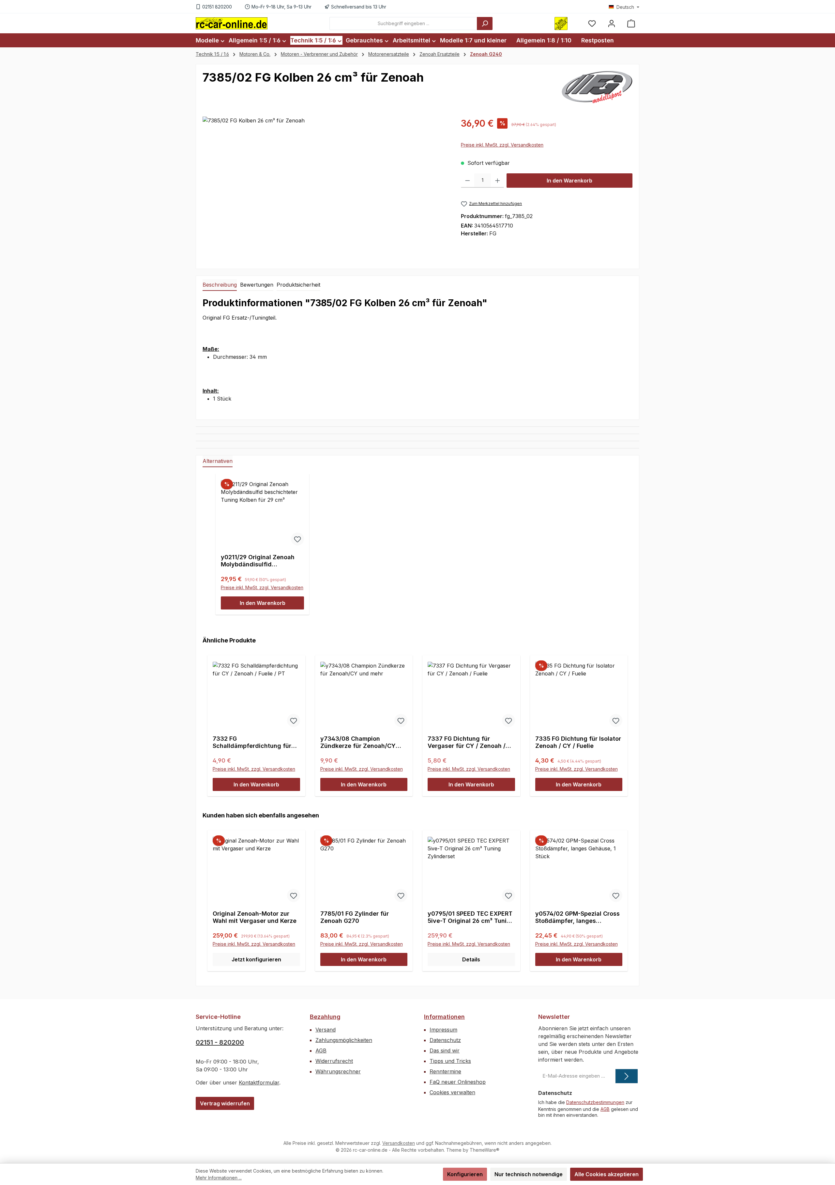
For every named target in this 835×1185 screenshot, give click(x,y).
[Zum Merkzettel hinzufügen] (297, 538)
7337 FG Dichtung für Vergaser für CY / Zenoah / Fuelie (467, 742)
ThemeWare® (484, 1150)
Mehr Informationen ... (219, 1177)
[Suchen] (485, 23)
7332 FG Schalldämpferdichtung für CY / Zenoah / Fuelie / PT (252, 742)
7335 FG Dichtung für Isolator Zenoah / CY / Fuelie (578, 742)
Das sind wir (445, 1050)
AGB (320, 1050)
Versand (325, 1029)
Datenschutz (445, 1040)
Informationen (444, 1016)
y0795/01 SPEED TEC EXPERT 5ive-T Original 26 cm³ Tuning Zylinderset (471, 917)
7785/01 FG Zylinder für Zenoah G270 (354, 917)
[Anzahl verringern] (467, 180)
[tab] (220, 285)
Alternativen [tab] (218, 461)
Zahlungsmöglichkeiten (343, 1040)
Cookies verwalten (452, 1092)
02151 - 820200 (220, 1042)
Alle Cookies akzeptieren (606, 1174)
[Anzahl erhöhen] (497, 180)
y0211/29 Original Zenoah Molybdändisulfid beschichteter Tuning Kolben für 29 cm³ (262, 561)
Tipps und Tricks (450, 1061)
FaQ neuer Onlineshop (458, 1082)
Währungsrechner (338, 1071)
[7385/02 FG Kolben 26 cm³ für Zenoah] (325, 187)
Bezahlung (325, 1016)
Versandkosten (398, 1143)
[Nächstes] (625, 719)
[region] (325, 187)
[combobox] (403, 23)
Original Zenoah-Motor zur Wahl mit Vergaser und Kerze (254, 917)
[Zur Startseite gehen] (231, 23)
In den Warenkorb (569, 180)
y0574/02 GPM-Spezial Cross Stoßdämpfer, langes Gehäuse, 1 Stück (577, 917)
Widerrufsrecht (334, 1061)
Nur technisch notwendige (528, 1174)
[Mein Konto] (611, 23)
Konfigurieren (465, 1174)
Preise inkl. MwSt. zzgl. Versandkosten (502, 145)
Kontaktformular (259, 1082)
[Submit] (626, 1076)
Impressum (443, 1029)
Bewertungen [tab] (256, 284)
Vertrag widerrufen (225, 1103)
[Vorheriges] (210, 719)
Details (471, 959)
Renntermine (445, 1071)
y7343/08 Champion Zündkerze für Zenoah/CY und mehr (358, 742)
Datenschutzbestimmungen (595, 1102)
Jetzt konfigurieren (256, 959)
